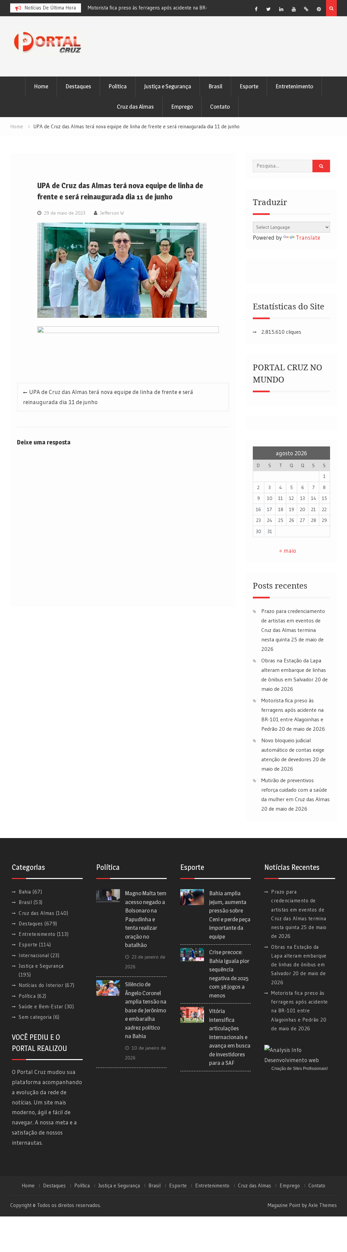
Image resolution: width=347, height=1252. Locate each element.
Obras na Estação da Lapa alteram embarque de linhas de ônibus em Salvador (293, 670)
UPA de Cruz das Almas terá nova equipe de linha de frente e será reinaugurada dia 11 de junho (108, 396)
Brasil (215, 86)
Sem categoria (35, 1017)
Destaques (78, 86)
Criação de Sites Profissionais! (299, 1068)
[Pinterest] (318, 9)
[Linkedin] (281, 9)
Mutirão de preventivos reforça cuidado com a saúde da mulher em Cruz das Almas (295, 790)
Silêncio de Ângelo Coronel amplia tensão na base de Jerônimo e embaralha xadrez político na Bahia (145, 1010)
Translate (308, 237)
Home (41, 86)
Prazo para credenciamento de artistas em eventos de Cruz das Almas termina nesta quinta (298, 909)
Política (117, 86)
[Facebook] (256, 9)
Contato (220, 106)
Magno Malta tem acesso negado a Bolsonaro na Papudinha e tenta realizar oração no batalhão (145, 919)
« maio (287, 550)
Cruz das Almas (135, 106)
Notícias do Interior (41, 985)
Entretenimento (294, 86)
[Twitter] (268, 9)
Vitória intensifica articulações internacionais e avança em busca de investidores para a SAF (229, 1037)
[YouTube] (293, 9)
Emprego (182, 106)
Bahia (25, 891)
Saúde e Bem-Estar (41, 1006)
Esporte (249, 86)
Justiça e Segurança (167, 86)
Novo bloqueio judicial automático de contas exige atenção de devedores (292, 750)
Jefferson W (112, 213)
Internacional (34, 955)
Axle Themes (322, 1205)
